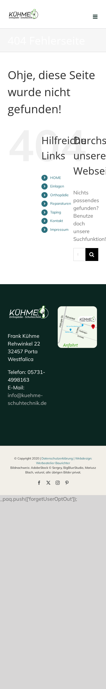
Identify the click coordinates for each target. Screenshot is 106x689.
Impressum (59, 229)
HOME (55, 177)
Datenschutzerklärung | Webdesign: (66, 458)
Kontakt (56, 220)
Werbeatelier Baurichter (53, 463)
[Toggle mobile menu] (95, 16)
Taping (55, 212)
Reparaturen (60, 203)
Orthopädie (59, 195)
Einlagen (57, 186)
